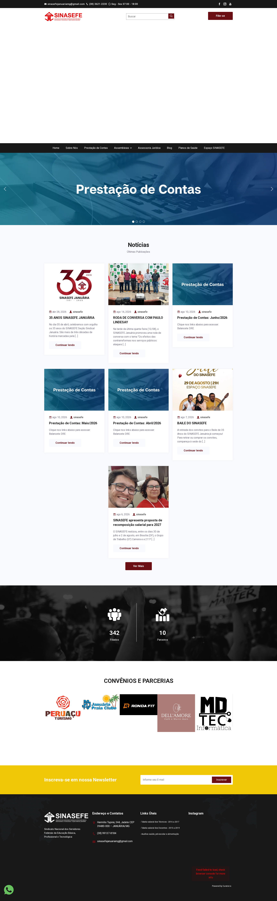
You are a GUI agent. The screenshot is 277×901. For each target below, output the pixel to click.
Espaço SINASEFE (214, 147)
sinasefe (78, 311)
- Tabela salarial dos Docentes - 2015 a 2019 (160, 828)
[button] (138, 189)
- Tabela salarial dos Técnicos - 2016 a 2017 (159, 822)
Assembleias (121, 147)
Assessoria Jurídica (149, 147)
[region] (138, 189)
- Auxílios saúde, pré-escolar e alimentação (159, 834)
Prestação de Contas (96, 147)
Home (56, 147)
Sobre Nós (72, 147)
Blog (169, 147)
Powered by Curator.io (221, 886)
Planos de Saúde (187, 147)
